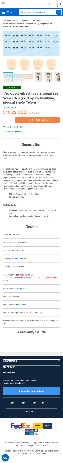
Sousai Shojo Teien (18, 288)
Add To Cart (42, 120)
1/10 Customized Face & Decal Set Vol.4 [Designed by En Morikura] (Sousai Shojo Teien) (27, 25)
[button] (54, 35)
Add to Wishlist (14, 131)
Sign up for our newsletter (31, 390)
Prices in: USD (31, 412)
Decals (25, 20)
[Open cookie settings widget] (5, 457)
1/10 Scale (36, 20)
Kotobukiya (11, 107)
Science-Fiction (11, 20)
